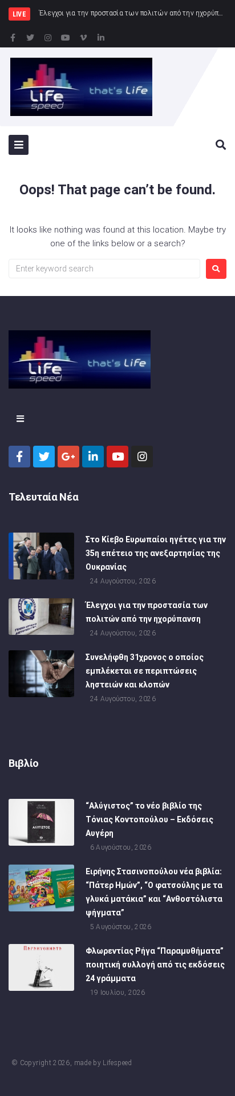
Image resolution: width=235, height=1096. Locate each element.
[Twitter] (30, 38)
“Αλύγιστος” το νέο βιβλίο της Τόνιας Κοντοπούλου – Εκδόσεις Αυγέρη (149, 819)
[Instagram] (48, 38)
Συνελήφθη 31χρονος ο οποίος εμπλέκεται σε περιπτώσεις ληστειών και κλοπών (145, 671)
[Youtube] (66, 38)
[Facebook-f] (13, 38)
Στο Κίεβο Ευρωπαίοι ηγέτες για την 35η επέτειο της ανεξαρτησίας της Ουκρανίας (156, 553)
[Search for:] (104, 268)
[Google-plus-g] (68, 456)
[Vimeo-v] (83, 38)
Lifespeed (117, 1063)
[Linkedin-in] (101, 38)
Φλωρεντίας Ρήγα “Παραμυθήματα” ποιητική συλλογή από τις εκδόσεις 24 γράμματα (155, 964)
